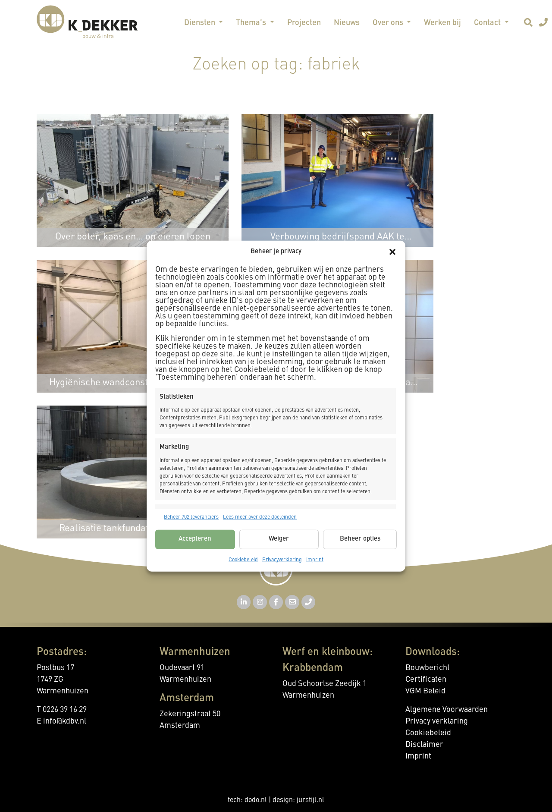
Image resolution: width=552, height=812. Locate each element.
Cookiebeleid (243, 559)
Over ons (389, 23)
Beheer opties (360, 539)
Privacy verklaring (436, 721)
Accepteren (195, 539)
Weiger (279, 539)
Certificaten (425, 679)
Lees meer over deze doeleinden (260, 516)
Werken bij (442, 23)
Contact (488, 23)
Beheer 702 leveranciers (191, 516)
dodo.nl (256, 800)
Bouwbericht (427, 668)
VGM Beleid (425, 691)
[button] (392, 252)
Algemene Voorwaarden (446, 710)
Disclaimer (424, 745)
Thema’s (252, 23)
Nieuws (347, 23)
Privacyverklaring (282, 559)
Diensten (200, 23)
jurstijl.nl (310, 800)
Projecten (304, 23)
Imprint (314, 559)
